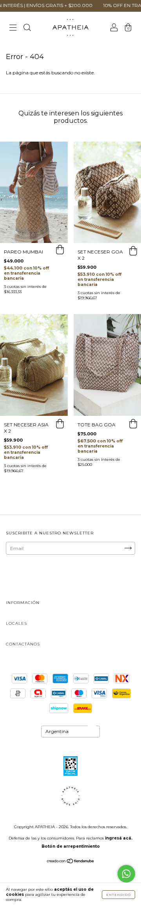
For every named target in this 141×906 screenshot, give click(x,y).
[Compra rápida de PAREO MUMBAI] (60, 251)
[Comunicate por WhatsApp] (126, 874)
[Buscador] (27, 28)
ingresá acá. (118, 838)
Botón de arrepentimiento (71, 846)
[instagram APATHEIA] (32, 577)
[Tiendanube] (70, 862)
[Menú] (13, 28)
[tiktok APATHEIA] (80, 577)
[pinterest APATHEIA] (104, 577)
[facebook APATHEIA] (56, 577)
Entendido (118, 895)
